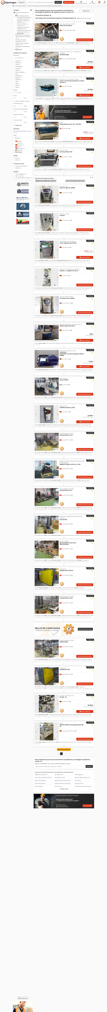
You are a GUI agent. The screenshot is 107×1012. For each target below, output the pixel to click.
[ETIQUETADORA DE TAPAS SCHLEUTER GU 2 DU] (47, 442)
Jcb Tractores (58, 786)
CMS (17, 81)
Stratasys (18, 68)
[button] (104, 2)
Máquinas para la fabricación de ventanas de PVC (24, 31)
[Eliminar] (50, 15)
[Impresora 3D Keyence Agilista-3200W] (47, 194)
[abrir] (64, 47)
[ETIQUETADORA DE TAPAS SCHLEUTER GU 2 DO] (47, 605)
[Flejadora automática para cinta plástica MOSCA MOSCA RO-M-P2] (47, 333)
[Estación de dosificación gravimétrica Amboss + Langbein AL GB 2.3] (47, 277)
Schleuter (18, 61)
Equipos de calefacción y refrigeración (23, 28)
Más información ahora (85, 629)
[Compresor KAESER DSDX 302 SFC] (47, 577)
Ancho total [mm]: (18, 120)
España (19, 141)
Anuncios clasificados (21, 166)
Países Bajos (21, 148)
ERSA (17, 83)
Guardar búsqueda (64, 749)
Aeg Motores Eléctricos (41, 774)
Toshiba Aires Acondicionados (83, 786)
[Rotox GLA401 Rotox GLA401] (47, 387)
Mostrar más (64, 789)
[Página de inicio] (13, 5)
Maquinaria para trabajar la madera (22, 44)
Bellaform (18, 77)
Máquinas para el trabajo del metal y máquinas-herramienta (23, 36)
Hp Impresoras (59, 774)
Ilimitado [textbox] (18, 138)
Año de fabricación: (18, 103)
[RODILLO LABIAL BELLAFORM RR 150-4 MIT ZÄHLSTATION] (47, 549)
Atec (17, 74)
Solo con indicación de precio (22, 101)
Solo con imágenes (20, 174)
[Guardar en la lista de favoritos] (92, 26)
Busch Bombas (39, 786)
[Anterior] (35, 32)
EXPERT (17, 85)
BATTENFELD (19, 76)
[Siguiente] (57, 32)
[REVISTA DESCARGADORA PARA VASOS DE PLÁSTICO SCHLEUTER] (47, 525)
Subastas (18, 168)
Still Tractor (78, 780)
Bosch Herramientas (40, 780)
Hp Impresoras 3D (60, 777)
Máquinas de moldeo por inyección (23, 21)
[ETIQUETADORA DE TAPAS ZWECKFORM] (47, 649)
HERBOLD (18, 62)
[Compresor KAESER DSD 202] (47, 676)
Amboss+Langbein (20, 72)
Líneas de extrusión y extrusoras (22, 24)
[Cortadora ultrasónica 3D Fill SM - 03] (47, 704)
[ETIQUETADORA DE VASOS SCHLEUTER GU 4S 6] (47, 497)
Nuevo (17, 158)
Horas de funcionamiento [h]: (21, 109)
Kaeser (17, 64)
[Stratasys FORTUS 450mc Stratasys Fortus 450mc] (47, 305)
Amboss (18, 70)
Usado (17, 160)
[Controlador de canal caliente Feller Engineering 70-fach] (47, 250)
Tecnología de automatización (22, 47)
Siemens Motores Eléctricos (82, 777)
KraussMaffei (19, 66)
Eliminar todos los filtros (84, 18)
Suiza (19, 146)
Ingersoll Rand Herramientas (63, 783)
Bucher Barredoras (40, 783)
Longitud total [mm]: (19, 114)
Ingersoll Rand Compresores (62, 780)
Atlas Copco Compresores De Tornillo (45, 777)
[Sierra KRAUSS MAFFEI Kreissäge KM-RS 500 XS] (47, 731)
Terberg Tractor (79, 783)
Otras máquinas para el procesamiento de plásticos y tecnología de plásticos (24, 17)
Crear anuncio (87, 117)
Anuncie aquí (23, 998)
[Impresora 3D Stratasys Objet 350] (47, 158)
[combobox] (23, 138)
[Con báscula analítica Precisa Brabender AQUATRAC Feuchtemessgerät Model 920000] (47, 359)
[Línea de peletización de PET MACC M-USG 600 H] (47, 32)
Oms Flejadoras (79, 774)
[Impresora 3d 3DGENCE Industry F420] (47, 414)
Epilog (17, 87)
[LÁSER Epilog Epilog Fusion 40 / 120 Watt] (47, 131)
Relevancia (86, 11)
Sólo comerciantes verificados (23, 177)
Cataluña (20, 143)
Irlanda (19, 150)
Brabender (18, 79)
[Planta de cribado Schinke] (47, 222)
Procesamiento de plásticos (22, 13)
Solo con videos (19, 176)
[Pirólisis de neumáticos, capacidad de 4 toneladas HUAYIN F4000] (47, 60)
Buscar (59, 2)
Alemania (20, 145)
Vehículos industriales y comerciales (21, 40)
